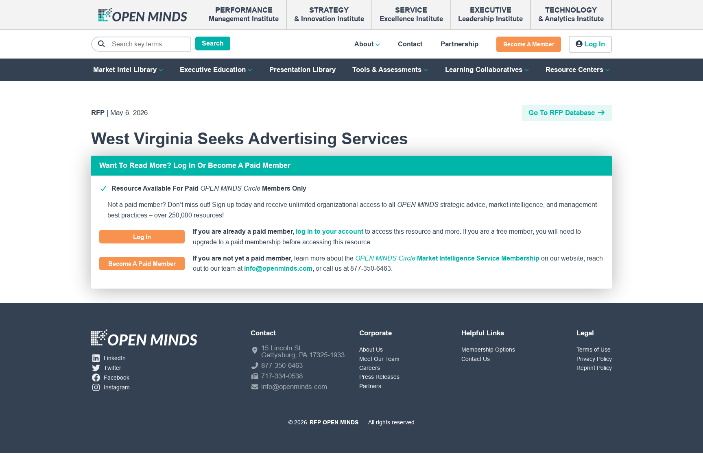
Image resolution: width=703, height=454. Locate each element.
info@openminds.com (278, 268)
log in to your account (329, 231)
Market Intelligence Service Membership (447, 258)
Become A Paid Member (142, 263)
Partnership (459, 44)
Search (213, 43)
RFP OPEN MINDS (334, 422)
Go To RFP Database (561, 113)
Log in (595, 44)
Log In (142, 236)
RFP (98, 113)
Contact (410, 44)
